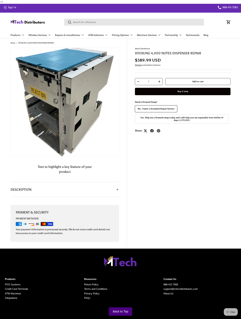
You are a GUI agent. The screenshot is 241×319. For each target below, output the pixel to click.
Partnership (171, 35)
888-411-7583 (170, 284)
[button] (228, 22)
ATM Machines (13, 293)
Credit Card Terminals (16, 288)
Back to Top (120, 311)
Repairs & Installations (67, 35)
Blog (205, 35)
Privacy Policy (92, 293)
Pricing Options (120, 35)
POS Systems (12, 284)
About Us (168, 293)
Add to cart (198, 81)
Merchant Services (147, 35)
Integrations (11, 298)
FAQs (87, 298)
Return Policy (91, 284)
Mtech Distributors (142, 48)
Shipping (138, 65)
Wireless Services (38, 35)
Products (15, 35)
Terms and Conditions (95, 288)
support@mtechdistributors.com (180, 288)
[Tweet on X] (145, 131)
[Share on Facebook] (152, 131)
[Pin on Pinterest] (158, 131)
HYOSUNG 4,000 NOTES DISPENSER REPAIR (36, 43)
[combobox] (134, 22)
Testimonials (193, 35)
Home (12, 43)
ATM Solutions (96, 35)
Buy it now (182, 91)
